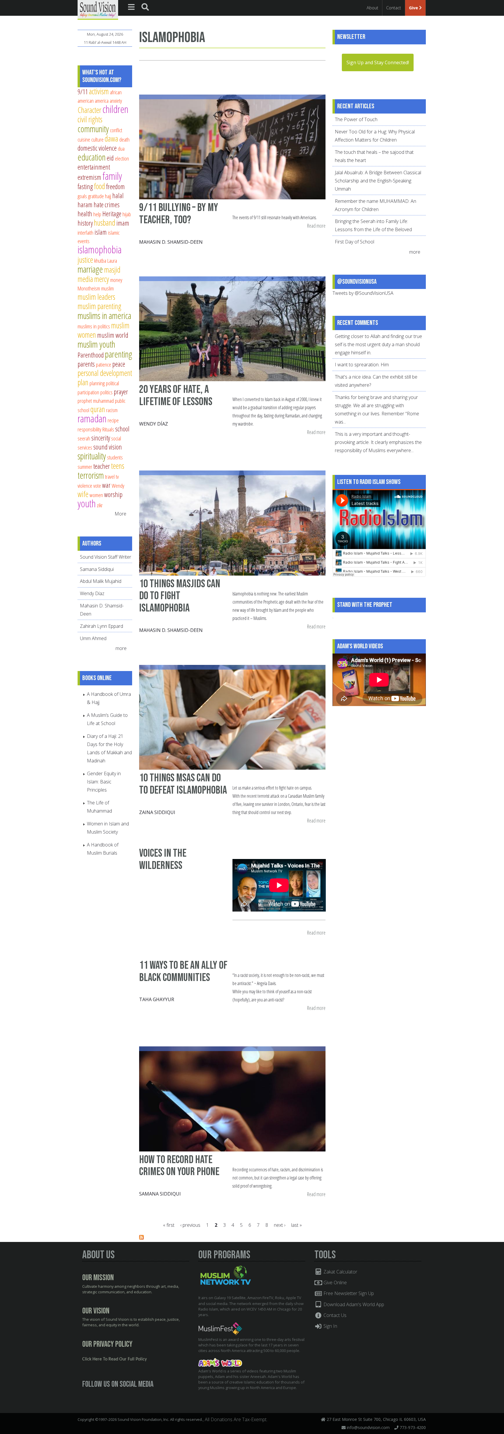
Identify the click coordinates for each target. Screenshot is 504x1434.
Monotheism (89, 288)
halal (118, 195)
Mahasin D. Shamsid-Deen (171, 242)
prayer (121, 391)
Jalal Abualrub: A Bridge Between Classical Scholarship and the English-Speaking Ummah (378, 180)
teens (117, 465)
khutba (100, 260)
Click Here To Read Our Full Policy (114, 1359)
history (85, 223)
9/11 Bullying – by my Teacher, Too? (178, 213)
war (106, 485)
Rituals (108, 429)
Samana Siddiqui (160, 1194)
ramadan (92, 418)
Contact (393, 8)
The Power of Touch (356, 119)
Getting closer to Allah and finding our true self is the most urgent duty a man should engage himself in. (378, 344)
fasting (85, 186)
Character (89, 109)
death (124, 139)
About (372, 8)
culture (97, 139)
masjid (112, 269)
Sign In (329, 1326)
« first (168, 1225)
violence (85, 485)
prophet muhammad (96, 401)
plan (83, 382)
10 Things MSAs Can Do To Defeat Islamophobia (183, 784)
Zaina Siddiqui (157, 812)
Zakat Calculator (339, 1272)
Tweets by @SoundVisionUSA (362, 293)
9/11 (83, 91)
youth (87, 503)
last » (296, 1225)
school (122, 428)
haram (85, 204)
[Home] (98, 9)
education (92, 157)
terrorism (91, 475)
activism (99, 91)
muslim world (112, 335)
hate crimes (107, 204)
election (122, 158)
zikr (100, 505)
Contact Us (334, 1315)
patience (103, 364)
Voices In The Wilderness (162, 859)
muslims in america (104, 315)
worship (113, 494)
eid (110, 158)
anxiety (116, 100)
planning (97, 383)
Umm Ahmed (93, 638)
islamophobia (100, 249)
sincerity (100, 437)
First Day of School (354, 241)
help (97, 214)
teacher (101, 466)
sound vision (107, 447)
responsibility (89, 429)
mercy (101, 278)
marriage (90, 269)
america (101, 100)
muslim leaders (96, 296)
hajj (108, 196)
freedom (115, 186)
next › (279, 1225)
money (116, 280)
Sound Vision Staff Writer (105, 557)
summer (85, 467)
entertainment (94, 167)
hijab (127, 214)
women (96, 495)
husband (104, 222)
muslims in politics (94, 326)
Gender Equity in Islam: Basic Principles (104, 781)
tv (117, 476)
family (112, 176)
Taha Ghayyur (156, 999)
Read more (316, 226)
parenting (118, 354)
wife (83, 494)
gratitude (96, 196)
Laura (112, 260)
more (122, 648)
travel (110, 476)
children (115, 109)
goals (82, 196)
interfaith (85, 232)
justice (85, 259)
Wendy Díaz (153, 424)
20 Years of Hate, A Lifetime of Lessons (175, 395)
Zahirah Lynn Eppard (101, 626)
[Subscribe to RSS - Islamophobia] (141, 1238)
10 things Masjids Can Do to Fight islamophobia (179, 596)
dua (121, 148)
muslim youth (96, 344)
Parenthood (91, 355)
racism (112, 410)
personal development (105, 372)
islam (100, 232)
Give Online (334, 1282)
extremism (89, 177)
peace (118, 364)
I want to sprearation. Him (362, 364)
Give (414, 8)
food (99, 186)
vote (97, 485)
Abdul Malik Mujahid (100, 581)
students (115, 457)
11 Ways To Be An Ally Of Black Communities (183, 971)
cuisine (84, 139)
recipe (113, 420)
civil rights (90, 119)
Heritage (111, 213)
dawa (111, 138)
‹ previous (190, 1225)
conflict (116, 130)
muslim (107, 288)
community (93, 129)
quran (97, 409)
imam (122, 223)
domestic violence (97, 148)
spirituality (92, 456)
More (120, 513)
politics (106, 392)
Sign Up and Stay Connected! (377, 62)
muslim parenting (99, 306)
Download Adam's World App (353, 1304)
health (85, 213)
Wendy (118, 485)
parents (86, 364)
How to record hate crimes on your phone (179, 1166)
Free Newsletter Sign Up (348, 1293)
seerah (84, 438)
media (85, 278)
